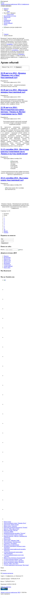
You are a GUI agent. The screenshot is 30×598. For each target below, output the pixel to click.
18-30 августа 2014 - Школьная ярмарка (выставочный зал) (14, 91)
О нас (5, 18)
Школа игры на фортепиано (11, 544)
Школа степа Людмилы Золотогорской (14, 557)
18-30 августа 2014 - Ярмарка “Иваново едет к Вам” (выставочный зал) (13, 75)
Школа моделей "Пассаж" (11, 530)
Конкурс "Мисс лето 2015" (11, 563)
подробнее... (10, 44)
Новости (6, 8)
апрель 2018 (10, 14)
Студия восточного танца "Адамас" (13, 534)
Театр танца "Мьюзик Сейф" (12, 540)
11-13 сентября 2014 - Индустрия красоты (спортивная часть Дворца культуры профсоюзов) (15, 151)
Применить (18, 67)
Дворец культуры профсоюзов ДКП (10, 592)
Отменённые (7, 20)
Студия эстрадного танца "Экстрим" (14, 560)
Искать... (3, 249)
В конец (6, 232)
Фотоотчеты (7, 262)
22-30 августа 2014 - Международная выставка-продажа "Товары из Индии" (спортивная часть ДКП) (13, 110)
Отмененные (7, 264)
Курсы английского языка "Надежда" (14, 562)
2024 (8, 11)
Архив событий (8, 23)
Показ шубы (7, 539)
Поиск (5, 24)
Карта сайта (7, 267)
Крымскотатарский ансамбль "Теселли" (15, 533)
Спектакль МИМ (8, 531)
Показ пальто (7, 521)
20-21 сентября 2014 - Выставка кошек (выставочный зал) (14, 179)
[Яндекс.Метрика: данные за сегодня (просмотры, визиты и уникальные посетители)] (6, 587)
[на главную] (2, 2)
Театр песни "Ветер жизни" (11, 524)
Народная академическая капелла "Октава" (15, 527)
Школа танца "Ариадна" (10, 526)
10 (4, 229)
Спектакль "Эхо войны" (10, 543)
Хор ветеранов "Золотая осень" (12, 542)
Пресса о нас (7, 260)
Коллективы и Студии (10, 16)
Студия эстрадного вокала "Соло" (13, 559)
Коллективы (7, 257)
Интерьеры (7, 21)
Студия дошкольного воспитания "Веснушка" (16, 565)
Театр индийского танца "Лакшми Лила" (15, 523)
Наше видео (7, 17)
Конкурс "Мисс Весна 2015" (11, 529)
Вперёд (6, 231)
